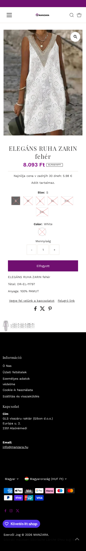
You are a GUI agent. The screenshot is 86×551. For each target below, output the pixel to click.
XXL (67, 201)
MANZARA (40, 534)
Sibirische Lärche (43, 539)
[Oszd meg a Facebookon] (36, 309)
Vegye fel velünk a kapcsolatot (31, 300)
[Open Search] (72, 15)
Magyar (10, 479)
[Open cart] (79, 15)
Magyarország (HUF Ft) (47, 479)
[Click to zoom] (75, 37)
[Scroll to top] (77, 542)
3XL (42, 212)
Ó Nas (7, 365)
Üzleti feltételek (15, 372)
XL (52, 201)
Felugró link (66, 300)
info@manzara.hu (15, 447)
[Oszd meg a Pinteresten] (50, 309)
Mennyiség (43, 241)
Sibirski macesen (16, 539)
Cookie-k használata (18, 390)
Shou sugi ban (67, 539)
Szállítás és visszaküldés (21, 396)
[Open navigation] (13, 15)
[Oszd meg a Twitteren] (43, 309)
